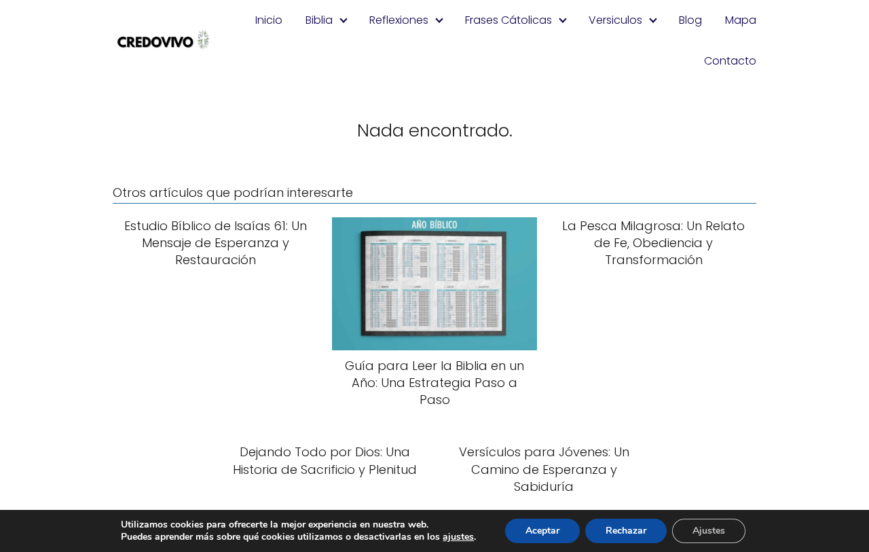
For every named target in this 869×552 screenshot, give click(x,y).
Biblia (319, 20)
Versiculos (615, 20)
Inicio (268, 20)
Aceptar (542, 530)
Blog (690, 20)
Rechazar (626, 530)
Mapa (740, 20)
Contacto (730, 61)
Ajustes (708, 530)
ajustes (458, 537)
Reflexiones (398, 20)
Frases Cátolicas (508, 20)
